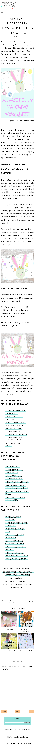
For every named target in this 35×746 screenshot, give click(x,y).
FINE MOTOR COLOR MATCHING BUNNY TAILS (16, 554)
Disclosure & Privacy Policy (17, 737)
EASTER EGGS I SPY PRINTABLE (14, 536)
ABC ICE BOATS (12, 466)
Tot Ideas (11, 602)
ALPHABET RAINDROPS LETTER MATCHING (16, 436)
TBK (30, 743)
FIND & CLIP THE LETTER (16, 482)
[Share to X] (29, 601)
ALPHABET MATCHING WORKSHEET (15, 412)
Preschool (8, 600)
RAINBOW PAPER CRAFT (16, 559)
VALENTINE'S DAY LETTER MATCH (13, 430)
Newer (4, 711)
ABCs (2, 600)
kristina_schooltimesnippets (18, 730)
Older (31, 711)
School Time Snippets (14, 743)
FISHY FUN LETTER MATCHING (14, 418)
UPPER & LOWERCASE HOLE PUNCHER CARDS (16, 424)
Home (17, 711)
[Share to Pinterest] (32, 601)
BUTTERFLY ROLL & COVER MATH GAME (14, 542)
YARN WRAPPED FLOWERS (13, 518)
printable (4, 602)
